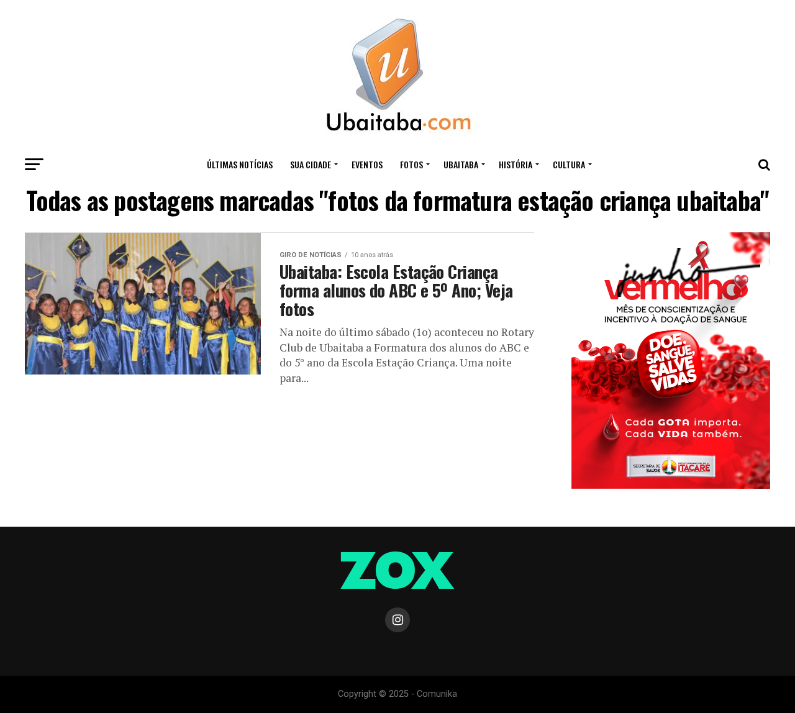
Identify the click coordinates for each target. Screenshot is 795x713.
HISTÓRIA (515, 164)
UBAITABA (460, 164)
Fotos (411, 164)
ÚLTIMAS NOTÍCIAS (240, 164)
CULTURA (569, 164)
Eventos (367, 164)
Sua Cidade (310, 164)
